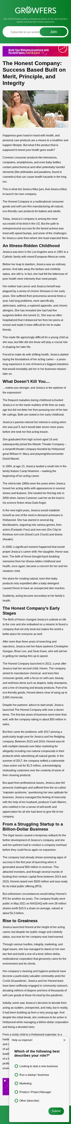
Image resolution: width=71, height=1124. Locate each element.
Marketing (25, 1083)
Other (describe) (29, 1100)
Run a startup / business (34, 1074)
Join (53, 32)
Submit (56, 1111)
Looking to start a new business (38, 1066)
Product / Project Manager (35, 1092)
